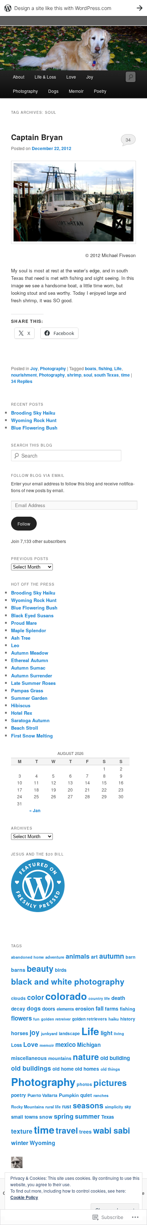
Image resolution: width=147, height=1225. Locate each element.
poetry (18, 1095)
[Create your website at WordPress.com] (73, 8)
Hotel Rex (21, 712)
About (18, 77)
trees (85, 1131)
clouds (18, 998)
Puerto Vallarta (42, 1095)
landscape (69, 1033)
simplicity (114, 1106)
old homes (87, 1068)
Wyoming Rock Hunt (33, 420)
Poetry (100, 91)
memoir (47, 1045)
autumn (111, 956)
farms (111, 1008)
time (125, 375)
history (127, 1019)
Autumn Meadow (29, 652)
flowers (21, 1018)
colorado (66, 996)
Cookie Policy (24, 1197)
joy (35, 1032)
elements (65, 1009)
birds (60, 969)
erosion (84, 1008)
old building (115, 1058)
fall (99, 1008)
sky (128, 1107)
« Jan (34, 810)
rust (66, 1106)
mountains (59, 1058)
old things (110, 1069)
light (106, 1033)
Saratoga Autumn (30, 720)
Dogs (53, 91)
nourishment (24, 375)
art (94, 956)
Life (118, 368)
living (119, 1033)
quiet (86, 1095)
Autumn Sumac (28, 667)
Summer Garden (29, 697)
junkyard (49, 1033)
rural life (53, 1106)
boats (90, 368)
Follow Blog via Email (38, 475)
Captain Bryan (37, 137)
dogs (34, 1008)
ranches (100, 1095)
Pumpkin (69, 1095)
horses (19, 1033)
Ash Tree (20, 637)
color (35, 997)
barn (131, 957)
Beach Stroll (24, 727)
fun (36, 1019)
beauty (40, 968)
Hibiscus (20, 705)
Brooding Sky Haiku (33, 412)
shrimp (74, 375)
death (118, 998)
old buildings (31, 1068)
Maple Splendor (28, 630)
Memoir (76, 91)
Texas (107, 1116)
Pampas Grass (27, 690)
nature (86, 1056)
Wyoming (42, 1143)
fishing (105, 368)
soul (87, 375)
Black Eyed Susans (32, 615)
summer (87, 1116)
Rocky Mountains (27, 1106)
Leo (15, 645)
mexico (65, 1044)
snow (45, 1116)
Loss (16, 1045)
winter (19, 1142)
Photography (25, 91)
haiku (113, 1019)
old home (63, 1068)
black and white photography (68, 981)
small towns (24, 1116)
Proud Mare (24, 622)
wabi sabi (111, 1130)
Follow (23, 524)
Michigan (89, 1045)
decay (18, 1008)
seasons (88, 1105)
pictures (110, 1082)
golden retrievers (89, 1019)
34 (128, 139)
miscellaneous (29, 1057)
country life (99, 998)
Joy (89, 77)
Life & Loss (45, 77)
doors (48, 1008)
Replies (21, 381)
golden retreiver (56, 1019)
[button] (73, 202)
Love (71, 77)
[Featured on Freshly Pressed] (38, 910)
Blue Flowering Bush (34, 427)
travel (67, 1130)
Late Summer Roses (33, 683)
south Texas (106, 375)
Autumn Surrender (31, 675)
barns (18, 969)
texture (21, 1131)
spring (64, 1116)
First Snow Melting (32, 735)
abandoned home (27, 957)
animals (78, 956)
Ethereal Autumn (29, 660)
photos (84, 1084)
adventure (54, 957)
